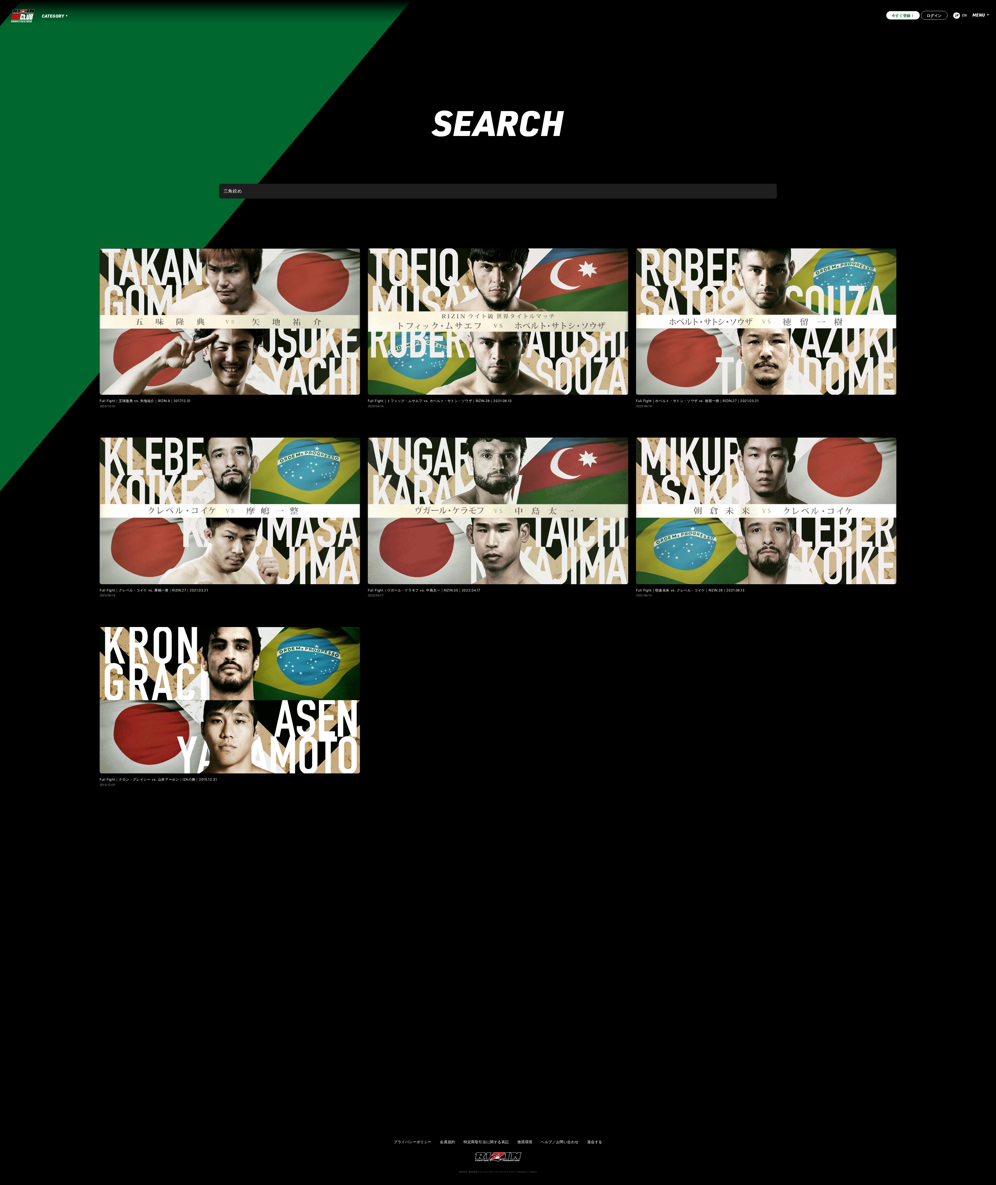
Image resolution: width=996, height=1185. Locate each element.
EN (964, 15)
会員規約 (447, 1142)
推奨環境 (524, 1142)
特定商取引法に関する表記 (486, 1142)
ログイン (934, 15)
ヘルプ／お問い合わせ (560, 1142)
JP (956, 15)
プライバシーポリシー (413, 1142)
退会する (594, 1142)
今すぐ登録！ (903, 15)
